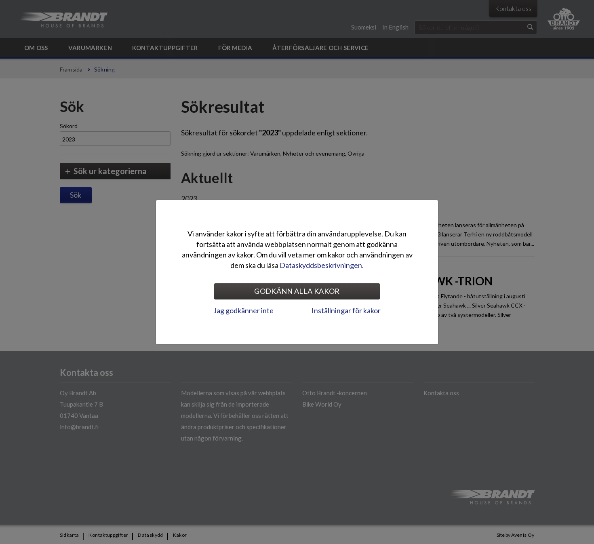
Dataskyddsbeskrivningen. (322, 265)
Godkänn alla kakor (296, 291)
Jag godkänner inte (243, 310)
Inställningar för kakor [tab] (346, 310)
